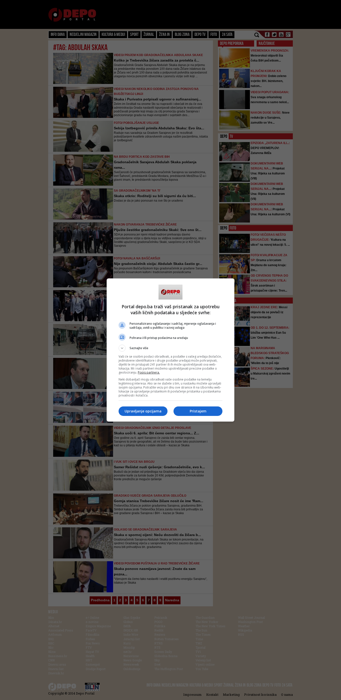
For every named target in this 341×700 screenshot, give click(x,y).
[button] (170, 348)
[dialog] (170, 350)
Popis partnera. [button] (149, 372)
